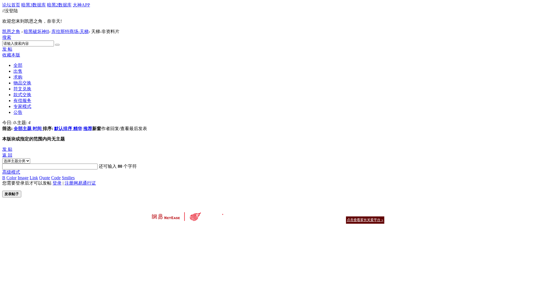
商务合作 (361, 213)
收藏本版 (11, 55)
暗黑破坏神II (36, 31)
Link (34, 177)
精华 (77, 128)
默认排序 (63, 128)
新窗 (96, 128)
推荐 (87, 128)
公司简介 (243, 213)
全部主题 (23, 128)
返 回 (7, 155)
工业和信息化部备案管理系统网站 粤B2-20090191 (229, 230)
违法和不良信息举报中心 (170, 230)
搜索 (6, 37)
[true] (57, 45)
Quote (44, 177)
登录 (57, 183)
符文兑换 (22, 88)
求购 (17, 77)
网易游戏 (344, 213)
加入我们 (377, 213)
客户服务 (260, 213)
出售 (17, 71)
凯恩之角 (11, 31)
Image (23, 177)
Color (11, 177)
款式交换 (22, 94)
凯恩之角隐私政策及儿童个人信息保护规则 (302, 213)
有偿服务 (22, 100)
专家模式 (22, 106)
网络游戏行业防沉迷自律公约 (308, 220)
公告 (17, 112)
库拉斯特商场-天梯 (70, 31)
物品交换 (22, 83)
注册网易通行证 (80, 183)
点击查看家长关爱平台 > (365, 220)
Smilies (68, 177)
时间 (37, 128)
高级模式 (11, 172)
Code (56, 177)
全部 (17, 65)
